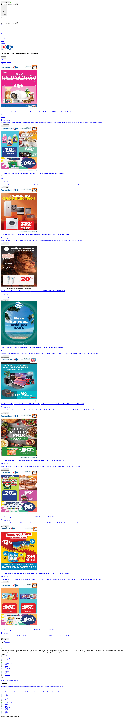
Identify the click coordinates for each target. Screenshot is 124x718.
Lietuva (6, 666)
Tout (2, 59)
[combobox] (9, 4)
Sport (41, 686)
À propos (3, 63)
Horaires (16, 680)
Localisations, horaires (6, 62)
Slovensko (7, 675)
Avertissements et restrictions (51, 691)
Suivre (5, 126)
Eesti (6, 660)
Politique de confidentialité (19, 691)
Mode (44, 686)
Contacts (60, 691)
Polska (6, 669)
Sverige (6, 673)
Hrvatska (7, 662)
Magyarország (8, 663)
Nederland (7, 668)
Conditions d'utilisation (39, 691)
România (7, 671)
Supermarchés (4, 686)
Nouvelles (3, 691)
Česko (6, 657)
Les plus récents (4, 680)
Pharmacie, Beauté (36, 686)
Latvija (6, 667)
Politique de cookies (29, 691)
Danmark (7, 659)
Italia (6, 664)
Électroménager (28, 686)
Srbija (6, 672)
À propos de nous (9, 691)
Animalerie (54, 686)
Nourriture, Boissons (11, 686)
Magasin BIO (60, 686)
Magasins (12, 680)
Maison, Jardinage (20, 686)
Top (9, 680)
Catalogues (4, 60)
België (6, 655)
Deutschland (8, 658)
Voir (2, 126)
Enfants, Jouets (49, 686)
